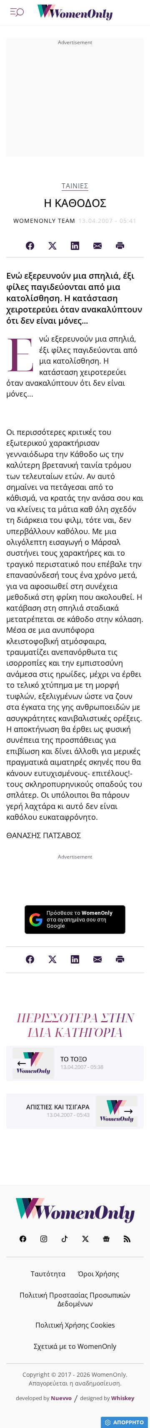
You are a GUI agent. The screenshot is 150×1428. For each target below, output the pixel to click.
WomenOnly (75, 1210)
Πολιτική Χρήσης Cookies (75, 1325)
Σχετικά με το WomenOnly (75, 1346)
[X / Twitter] (52, 246)
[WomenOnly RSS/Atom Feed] (127, 1240)
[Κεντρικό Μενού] (17, 12)
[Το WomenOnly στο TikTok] (64, 1240)
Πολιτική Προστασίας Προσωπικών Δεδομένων (75, 1299)
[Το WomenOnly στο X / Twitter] (85, 1240)
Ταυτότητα (48, 1273)
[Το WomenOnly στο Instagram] (43, 1240)
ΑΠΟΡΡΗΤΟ (128, 1422)
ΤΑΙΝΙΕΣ (75, 186)
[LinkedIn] (75, 246)
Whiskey (122, 1398)
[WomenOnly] (75, 12)
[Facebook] (30, 246)
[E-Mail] (97, 246)
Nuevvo (61, 1398)
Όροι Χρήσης (98, 1273)
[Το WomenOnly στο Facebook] (22, 1240)
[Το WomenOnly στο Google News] (106, 1240)
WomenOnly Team (44, 221)
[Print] (120, 246)
